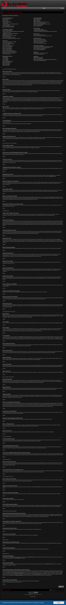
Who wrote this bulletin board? (38, 57)
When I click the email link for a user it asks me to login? (11, 38)
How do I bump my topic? (7, 53)
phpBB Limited (31, 557)
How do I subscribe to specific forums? (40, 48)
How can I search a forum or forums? (39, 39)
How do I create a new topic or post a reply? (9, 41)
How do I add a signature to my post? (8, 43)
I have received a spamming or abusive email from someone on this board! (45, 31)
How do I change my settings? (7, 30)
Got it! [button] (58, 602)
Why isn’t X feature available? (38, 58)
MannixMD (36, 592)
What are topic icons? (6, 65)
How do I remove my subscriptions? (39, 49)
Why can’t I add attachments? (7, 48)
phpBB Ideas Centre (49, 563)
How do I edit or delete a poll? (7, 46)
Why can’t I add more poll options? (8, 45)
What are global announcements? (8, 61)
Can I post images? (6, 60)
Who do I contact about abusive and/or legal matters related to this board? (45, 59)
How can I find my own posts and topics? (40, 43)
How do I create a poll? (6, 44)
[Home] (15, 5)
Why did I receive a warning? (7, 49)
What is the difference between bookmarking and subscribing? (43, 46)
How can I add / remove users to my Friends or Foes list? (43, 35)
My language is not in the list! (7, 34)
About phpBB (17, 558)
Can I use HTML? (5, 58)
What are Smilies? (5, 59)
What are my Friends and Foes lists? (39, 34)
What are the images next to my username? (9, 35)
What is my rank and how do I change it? (9, 37)
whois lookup (14, 571)
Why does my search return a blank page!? (40, 41)
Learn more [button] (41, 602)
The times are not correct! (7, 32)
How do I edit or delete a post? (7, 42)
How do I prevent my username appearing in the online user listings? (13, 31)
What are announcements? (7, 62)
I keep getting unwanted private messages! (40, 30)
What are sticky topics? (6, 63)
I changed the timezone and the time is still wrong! (10, 33)
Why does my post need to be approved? (9, 52)
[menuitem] (44, 8)
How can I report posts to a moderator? (9, 50)
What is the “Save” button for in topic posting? (10, 51)
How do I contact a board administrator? (40, 60)
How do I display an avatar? (7, 36)
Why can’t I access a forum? (7, 47)
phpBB (51, 176)
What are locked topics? (6, 64)
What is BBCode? (5, 57)
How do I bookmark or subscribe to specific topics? (42, 47)
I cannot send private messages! (39, 29)
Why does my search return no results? (40, 40)
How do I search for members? (38, 42)
